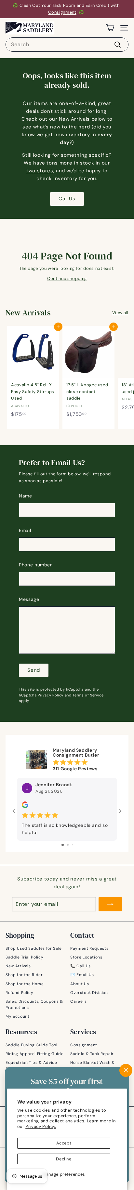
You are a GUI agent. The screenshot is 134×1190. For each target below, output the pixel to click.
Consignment (62, 12)
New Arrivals (18, 966)
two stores (39, 170)
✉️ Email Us (82, 974)
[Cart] (110, 27)
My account (18, 1016)
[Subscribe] (110, 904)
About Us (79, 983)
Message (29, 599)
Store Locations (86, 957)
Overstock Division (89, 992)
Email (25, 530)
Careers (78, 1001)
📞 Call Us (80, 966)
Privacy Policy (50, 695)
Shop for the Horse (25, 983)
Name (25, 496)
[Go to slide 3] (72, 844)
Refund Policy (19, 992)
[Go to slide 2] (68, 845)
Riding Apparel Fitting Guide (34, 1053)
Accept (64, 1143)
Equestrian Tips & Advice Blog (31, 1065)
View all (120, 312)
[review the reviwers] (25, 806)
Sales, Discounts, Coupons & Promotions (34, 1004)
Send (33, 670)
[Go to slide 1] (62, 845)
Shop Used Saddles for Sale (34, 948)
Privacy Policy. (40, 1126)
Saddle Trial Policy (24, 957)
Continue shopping (67, 278)
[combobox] (67, 44)
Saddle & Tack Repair (92, 1053)
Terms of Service (88, 695)
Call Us (67, 198)
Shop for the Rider (24, 974)
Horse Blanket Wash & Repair (92, 1065)
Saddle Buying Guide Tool (32, 1045)
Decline (64, 1159)
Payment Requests (89, 948)
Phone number (35, 565)
